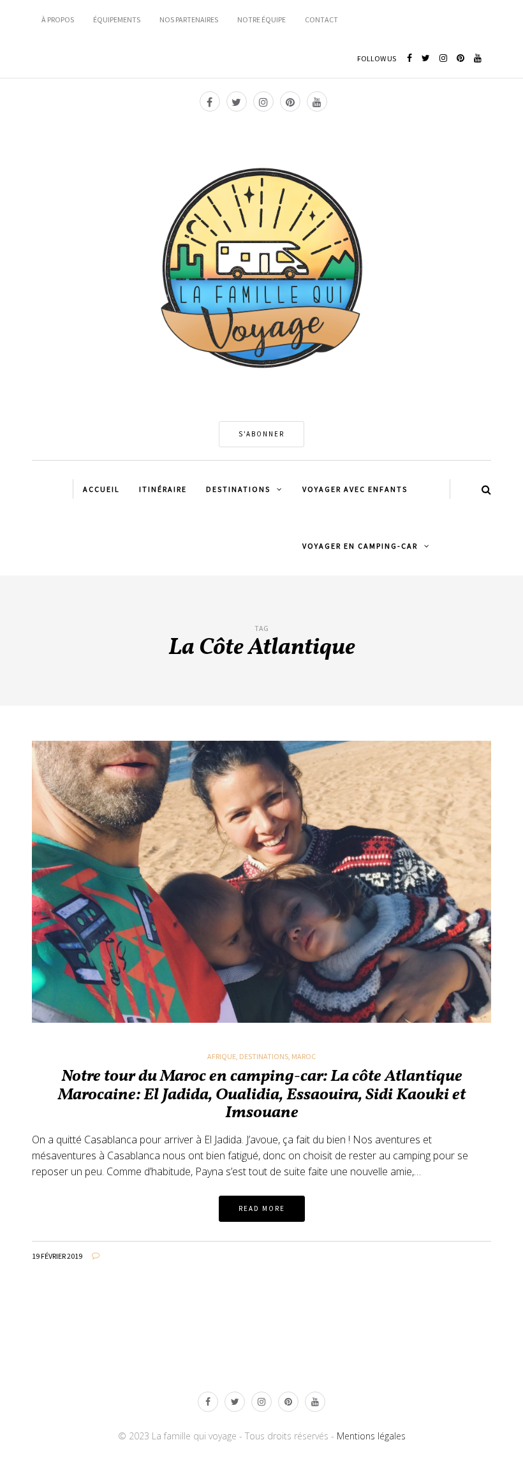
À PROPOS (57, 19)
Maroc (303, 1056)
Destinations (263, 1056)
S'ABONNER (261, 433)
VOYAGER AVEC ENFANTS (355, 489)
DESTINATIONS (238, 489)
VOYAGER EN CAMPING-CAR (360, 546)
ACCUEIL (101, 489)
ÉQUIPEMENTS (116, 19)
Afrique (221, 1056)
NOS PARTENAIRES (188, 19)
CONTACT (321, 19)
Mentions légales (371, 1436)
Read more (262, 1208)
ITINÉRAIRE (163, 489)
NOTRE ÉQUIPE (261, 19)
